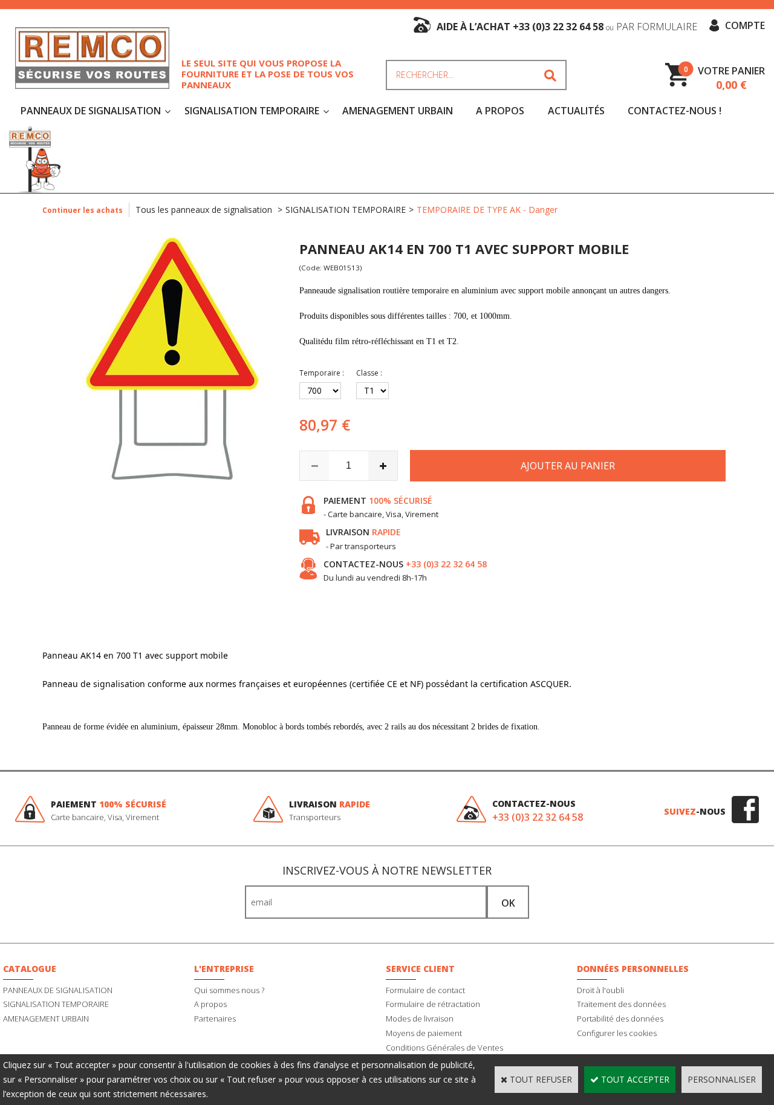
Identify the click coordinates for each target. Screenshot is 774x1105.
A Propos (500, 110)
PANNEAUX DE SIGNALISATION (91, 110)
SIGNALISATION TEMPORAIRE (251, 110)
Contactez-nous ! (674, 110)
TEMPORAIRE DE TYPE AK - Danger (487, 209)
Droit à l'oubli (600, 990)
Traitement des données (621, 1004)
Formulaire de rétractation (433, 1004)
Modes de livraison (420, 1018)
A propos (210, 1004)
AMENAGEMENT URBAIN (397, 110)
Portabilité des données (620, 1018)
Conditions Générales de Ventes (444, 1047)
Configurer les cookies (617, 1033)
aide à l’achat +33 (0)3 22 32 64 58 (567, 26)
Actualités (576, 110)
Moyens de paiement (424, 1033)
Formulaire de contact (425, 990)
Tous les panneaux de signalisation (205, 209)
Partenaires (215, 1018)
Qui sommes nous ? (229, 990)
